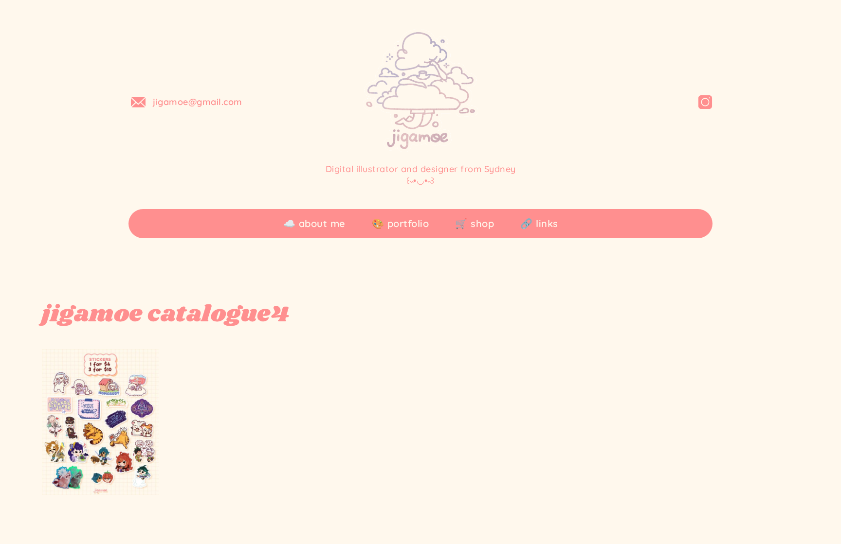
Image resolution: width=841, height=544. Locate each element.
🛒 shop (474, 223)
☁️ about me (314, 223)
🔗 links (539, 223)
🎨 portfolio (400, 223)
